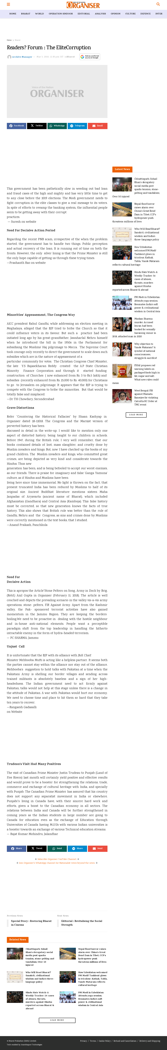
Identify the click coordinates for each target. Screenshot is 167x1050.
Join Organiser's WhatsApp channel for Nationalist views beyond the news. (57, 863)
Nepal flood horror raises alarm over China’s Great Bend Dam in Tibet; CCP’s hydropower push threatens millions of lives (92, 955)
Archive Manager (22, 57)
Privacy (83, 1041)
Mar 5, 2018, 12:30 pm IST (50, 57)
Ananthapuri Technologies (31, 1044)
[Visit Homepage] (83, 5)
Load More (57, 1020)
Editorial (84, 14)
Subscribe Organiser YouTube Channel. (57, 859)
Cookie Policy (105, 1041)
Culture (130, 14)
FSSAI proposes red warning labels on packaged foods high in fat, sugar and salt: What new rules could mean (136, 374)
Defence (145, 14)
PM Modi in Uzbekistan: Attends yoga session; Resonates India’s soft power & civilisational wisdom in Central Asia (91, 999)
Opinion (115, 14)
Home (12, 14)
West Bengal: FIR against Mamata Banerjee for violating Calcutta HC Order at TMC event (146, 398)
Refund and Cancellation (125, 1041)
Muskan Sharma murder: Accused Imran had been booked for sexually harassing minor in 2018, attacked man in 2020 (134, 328)
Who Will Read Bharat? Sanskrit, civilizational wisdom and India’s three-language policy (40, 977)
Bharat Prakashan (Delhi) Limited (22, 1041)
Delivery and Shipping (149, 1041)
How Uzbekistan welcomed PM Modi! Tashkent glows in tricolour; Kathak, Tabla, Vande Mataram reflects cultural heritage (92, 979)
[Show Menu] (8, 5)
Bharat (25, 14)
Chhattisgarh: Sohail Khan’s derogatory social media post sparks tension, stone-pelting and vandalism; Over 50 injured (40, 957)
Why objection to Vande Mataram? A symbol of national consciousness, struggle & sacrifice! (145, 351)
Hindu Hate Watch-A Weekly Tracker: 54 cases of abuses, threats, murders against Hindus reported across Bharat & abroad (40, 1001)
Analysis (100, 14)
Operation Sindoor (61, 14)
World (39, 14)
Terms (93, 1041)
